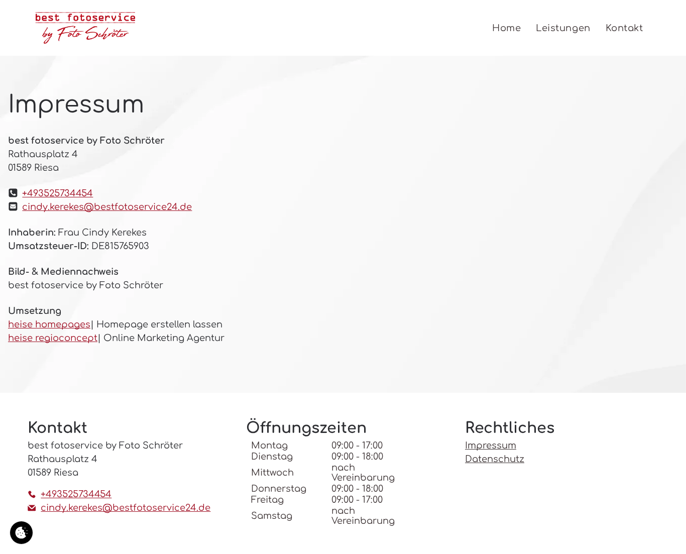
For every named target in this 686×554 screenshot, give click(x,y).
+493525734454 (57, 193)
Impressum (490, 445)
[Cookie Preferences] (21, 532)
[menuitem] (506, 28)
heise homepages (49, 324)
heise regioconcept (52, 338)
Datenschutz (494, 459)
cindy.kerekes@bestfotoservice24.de (107, 207)
